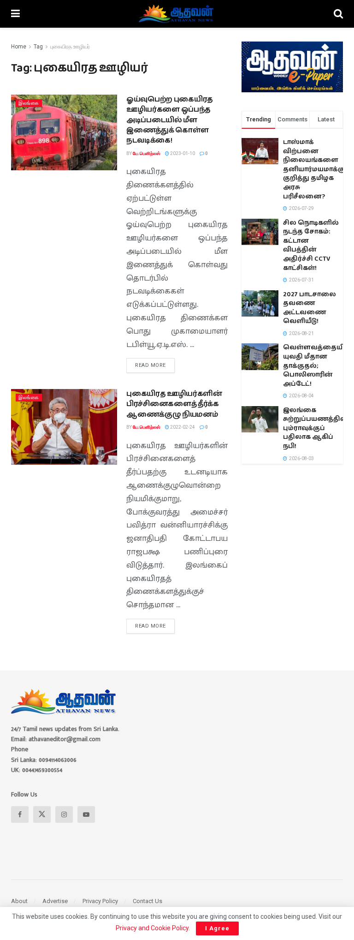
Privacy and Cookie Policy (152, 928)
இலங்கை (28, 103)
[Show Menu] (15, 14)
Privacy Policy (100, 901)
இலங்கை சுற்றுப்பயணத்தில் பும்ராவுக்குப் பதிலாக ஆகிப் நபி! (315, 428)
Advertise (55, 901)
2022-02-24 (182, 427)
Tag (38, 46)
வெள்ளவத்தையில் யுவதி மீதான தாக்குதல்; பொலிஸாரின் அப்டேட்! (317, 365)
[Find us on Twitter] (42, 814)
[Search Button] (338, 14)
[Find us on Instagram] (64, 814)
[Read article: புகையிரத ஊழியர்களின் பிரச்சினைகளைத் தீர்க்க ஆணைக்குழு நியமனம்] (64, 427)
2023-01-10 (182, 153)
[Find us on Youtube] (86, 814)
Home (18, 46)
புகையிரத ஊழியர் (70, 46)
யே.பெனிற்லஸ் (146, 153)
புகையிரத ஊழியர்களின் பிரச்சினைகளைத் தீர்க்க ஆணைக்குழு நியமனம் (174, 404)
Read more (155, 363)
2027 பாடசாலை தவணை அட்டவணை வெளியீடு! (309, 308)
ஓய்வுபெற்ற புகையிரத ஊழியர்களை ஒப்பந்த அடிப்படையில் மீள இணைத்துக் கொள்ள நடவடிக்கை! (169, 120)
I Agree (217, 928)
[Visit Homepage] (177, 14)
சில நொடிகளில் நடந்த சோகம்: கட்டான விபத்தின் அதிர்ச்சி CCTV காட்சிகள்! (311, 245)
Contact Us (147, 901)
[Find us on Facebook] (20, 814)
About (19, 901)
